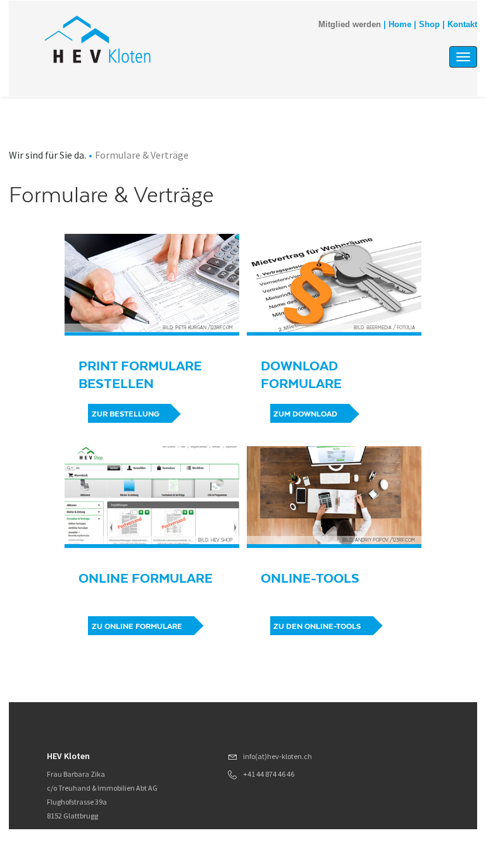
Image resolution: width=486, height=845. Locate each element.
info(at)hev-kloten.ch (277, 756)
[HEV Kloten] (179, 39)
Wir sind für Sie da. (47, 155)
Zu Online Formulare (137, 626)
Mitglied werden (349, 24)
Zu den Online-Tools (317, 626)
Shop (429, 24)
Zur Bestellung (125, 414)
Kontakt (462, 24)
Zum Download (305, 414)
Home (400, 24)
